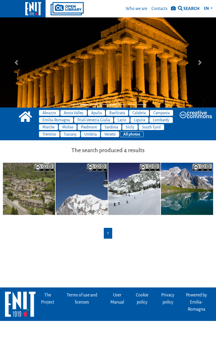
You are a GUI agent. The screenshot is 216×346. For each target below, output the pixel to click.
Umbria (90, 134)
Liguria (139, 120)
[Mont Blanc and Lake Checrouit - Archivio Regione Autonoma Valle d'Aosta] (187, 188)
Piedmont (89, 127)
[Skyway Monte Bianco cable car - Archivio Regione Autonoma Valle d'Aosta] (82, 188)
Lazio (121, 120)
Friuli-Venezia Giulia (93, 120)
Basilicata (117, 113)
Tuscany (70, 134)
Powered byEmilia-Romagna (196, 302)
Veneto (110, 134)
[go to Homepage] (23, 8)
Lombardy (161, 120)
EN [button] (206, 8)
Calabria (139, 113)
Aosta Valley (74, 113)
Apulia (96, 113)
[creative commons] (196, 114)
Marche (48, 127)
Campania (161, 113)
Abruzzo (49, 113)
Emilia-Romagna (56, 120)
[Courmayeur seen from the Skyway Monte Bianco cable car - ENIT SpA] (29, 188)
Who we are (136, 8)
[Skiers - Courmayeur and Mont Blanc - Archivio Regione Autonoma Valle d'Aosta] (134, 188)
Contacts (159, 8)
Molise (67, 127)
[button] (16, 62)
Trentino (49, 134)
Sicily (130, 127)
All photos (131, 134)
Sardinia (111, 127)
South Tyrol (151, 127)
